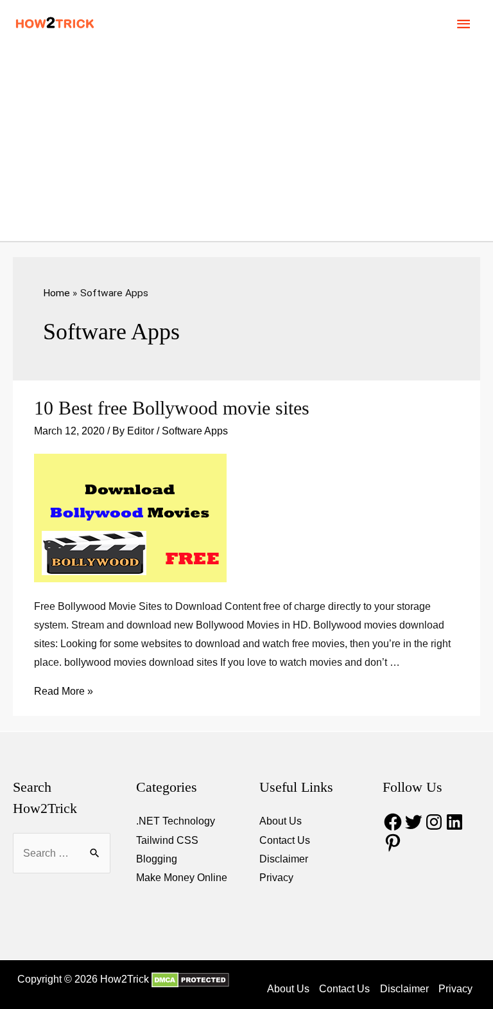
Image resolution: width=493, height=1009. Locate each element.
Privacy (276, 877)
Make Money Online (181, 877)
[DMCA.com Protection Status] (189, 979)
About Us (280, 821)
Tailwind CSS (167, 840)
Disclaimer (283, 858)
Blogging (156, 858)
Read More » (63, 691)
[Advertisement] (246, 145)
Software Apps (195, 430)
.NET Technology (175, 821)
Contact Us (284, 840)
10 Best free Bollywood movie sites (171, 407)
